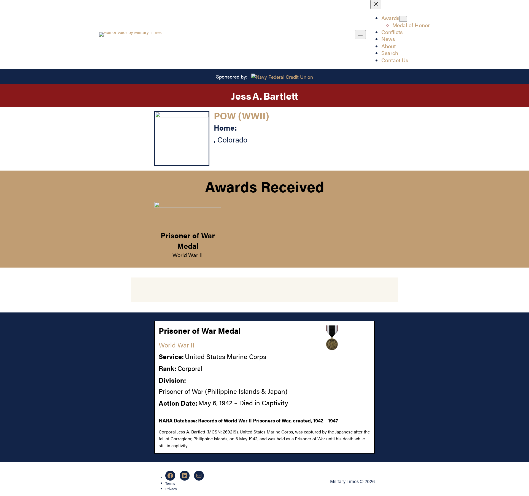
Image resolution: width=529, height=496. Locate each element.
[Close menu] (375, 4)
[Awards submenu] (403, 19)
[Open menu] (360, 34)
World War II (187, 255)
